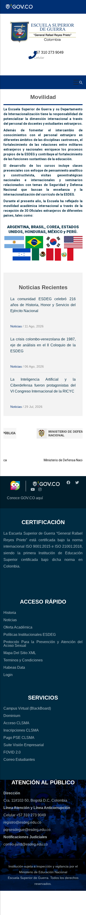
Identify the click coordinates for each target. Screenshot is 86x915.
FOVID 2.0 (12, 752)
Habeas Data (14, 667)
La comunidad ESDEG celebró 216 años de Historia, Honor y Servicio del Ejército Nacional (43, 305)
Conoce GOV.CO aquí (25, 498)
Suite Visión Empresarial (23, 745)
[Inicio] (43, 35)
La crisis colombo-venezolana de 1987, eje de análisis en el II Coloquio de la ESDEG (43, 345)
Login (8, 675)
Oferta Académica (17, 627)
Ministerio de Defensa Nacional (60, 460)
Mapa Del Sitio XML (19, 653)
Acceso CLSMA (16, 723)
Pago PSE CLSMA (18, 738)
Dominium (11, 716)
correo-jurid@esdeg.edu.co (25, 844)
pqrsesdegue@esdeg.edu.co (26, 830)
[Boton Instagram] (40, 489)
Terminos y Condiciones (23, 660)
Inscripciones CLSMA (21, 730)
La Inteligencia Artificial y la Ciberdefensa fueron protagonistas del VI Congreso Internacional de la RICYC (43, 385)
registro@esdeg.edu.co (22, 822)
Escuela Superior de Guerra (28, 878)
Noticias (16, 326)
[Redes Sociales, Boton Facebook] (67, 483)
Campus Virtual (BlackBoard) (27, 708)
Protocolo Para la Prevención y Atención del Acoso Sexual (43, 643)
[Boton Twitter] (76, 483)
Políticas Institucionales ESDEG (29, 635)
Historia (9, 613)
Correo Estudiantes (19, 759)
